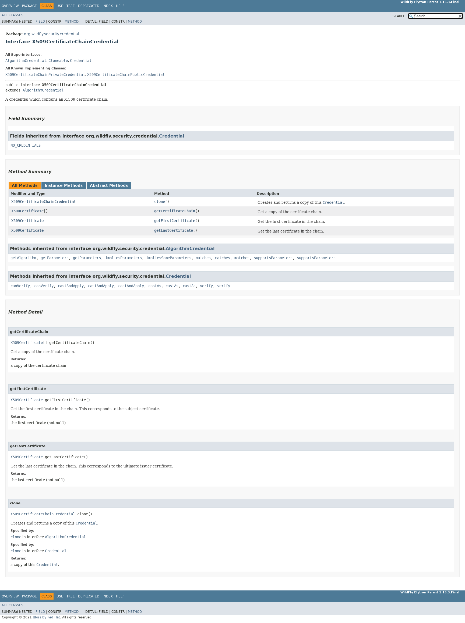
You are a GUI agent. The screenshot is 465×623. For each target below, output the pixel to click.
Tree (70, 6)
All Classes (12, 15)
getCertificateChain (174, 211)
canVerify (20, 286)
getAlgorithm (23, 258)
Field (40, 21)
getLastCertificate (173, 230)
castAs (154, 286)
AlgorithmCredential (25, 60)
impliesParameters (123, 258)
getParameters (55, 258)
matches (203, 258)
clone (159, 201)
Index (108, 6)
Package (29, 6)
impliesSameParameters (168, 258)
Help (120, 6)
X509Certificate (27, 211)
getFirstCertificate (174, 221)
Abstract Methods (109, 185)
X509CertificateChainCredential (43, 201)
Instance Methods (64, 185)
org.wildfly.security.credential (51, 34)
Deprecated (88, 6)
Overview (10, 6)
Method (72, 21)
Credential (80, 60)
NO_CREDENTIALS (25, 145)
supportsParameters (273, 258)
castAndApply (71, 286)
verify (206, 286)
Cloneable (58, 60)
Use (60, 6)
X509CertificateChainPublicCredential (126, 74)
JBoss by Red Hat (46, 617)
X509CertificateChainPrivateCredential (45, 74)
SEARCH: (400, 16)
